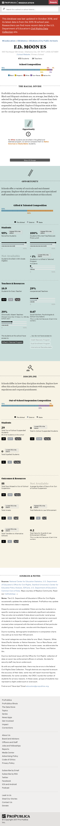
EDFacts (26, 587)
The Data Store (8, 706)
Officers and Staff (9, 742)
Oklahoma (22, 40)
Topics (5, 710)
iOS (3, 784)
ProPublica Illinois (10, 703)
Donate (53, 2)
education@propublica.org (37, 686)
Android (13, 784)
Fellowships (15, 745)
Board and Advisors (10, 738)
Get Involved (8, 720)
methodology (10, 593)
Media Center (8, 752)
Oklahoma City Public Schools (43, 40)
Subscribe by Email (10, 770)
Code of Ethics (8, 759)
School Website (23, 54)
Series (5, 713)
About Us (6, 735)
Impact (5, 724)
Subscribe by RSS (10, 773)
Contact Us (7, 802)
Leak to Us (6, 795)
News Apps (7, 717)
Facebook (6, 780)
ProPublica (7, 699)
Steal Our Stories (9, 798)
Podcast (5, 787)
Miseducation (26, 2)
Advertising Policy (10, 756)
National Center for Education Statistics (25, 581)
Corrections (7, 727)
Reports (5, 749)
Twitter (5, 777)
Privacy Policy (8, 763)
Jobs (4, 745)
